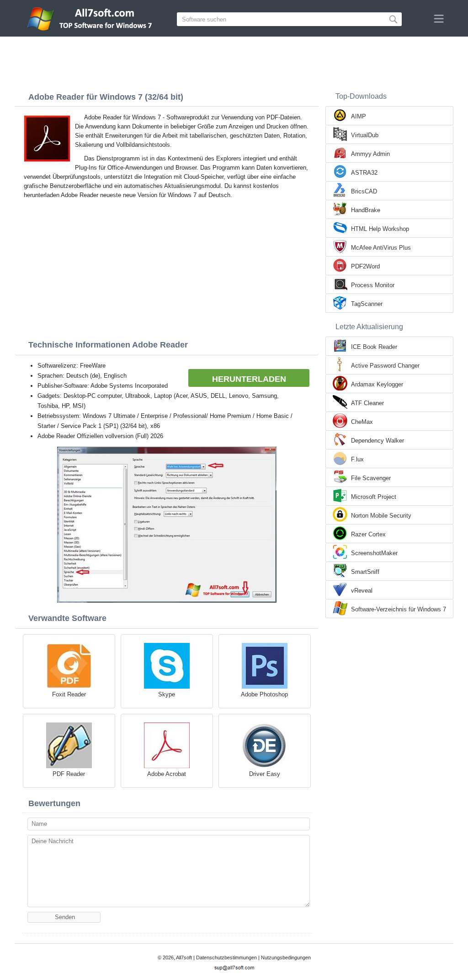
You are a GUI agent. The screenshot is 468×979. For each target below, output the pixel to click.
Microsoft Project (373, 496)
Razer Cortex (368, 534)
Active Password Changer (385, 365)
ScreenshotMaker (374, 553)
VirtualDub (364, 135)
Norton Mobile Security (381, 515)
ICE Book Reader (374, 346)
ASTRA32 (364, 172)
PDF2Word (365, 266)
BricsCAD (364, 191)
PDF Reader (69, 773)
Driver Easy (264, 773)
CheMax (362, 421)
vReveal (361, 590)
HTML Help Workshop (380, 228)
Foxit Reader (69, 694)
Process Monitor (372, 285)
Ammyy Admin (370, 153)
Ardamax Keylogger (377, 384)
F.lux (357, 459)
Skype (166, 694)
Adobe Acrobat (166, 773)
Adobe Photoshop (264, 694)
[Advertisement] (234, 61)
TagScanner (367, 303)
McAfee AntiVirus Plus (381, 247)
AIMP (358, 116)
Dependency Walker (377, 440)
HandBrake (365, 210)
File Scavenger (371, 478)
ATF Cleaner (367, 403)
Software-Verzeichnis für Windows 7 (398, 609)
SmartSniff (365, 571)
